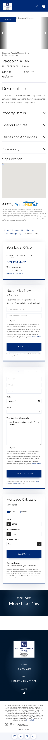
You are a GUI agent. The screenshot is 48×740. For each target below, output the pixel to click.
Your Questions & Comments (18, 418)
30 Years (13, 511)
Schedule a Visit (32, 372)
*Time (9, 407)
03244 (21, 234)
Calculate (24, 554)
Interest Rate (13, 540)
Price (9, 520)
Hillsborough (30, 230)
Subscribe (24, 347)
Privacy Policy (36, 337)
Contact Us (10, 274)
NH (21, 230)
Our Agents (20, 274)
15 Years (24, 511)
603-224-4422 (16, 262)
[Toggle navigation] (43, 6)
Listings (14, 230)
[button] (4, 33)
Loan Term (12, 505)
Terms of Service (16, 483)
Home (6, 230)
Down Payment (13, 530)
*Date (9, 397)
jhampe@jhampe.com (24, 681)
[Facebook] (24, 693)
